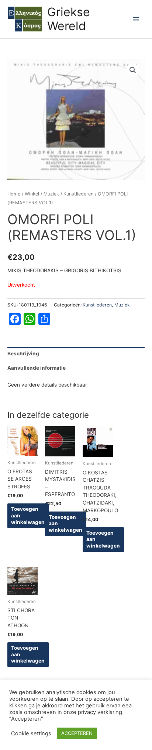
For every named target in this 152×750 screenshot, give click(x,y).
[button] (132, 70)
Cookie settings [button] (31, 733)
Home (13, 194)
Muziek (51, 194)
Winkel (32, 194)
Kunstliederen (78, 194)
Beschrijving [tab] (23, 353)
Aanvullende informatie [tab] (36, 368)
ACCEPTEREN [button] (77, 733)
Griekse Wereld (68, 19)
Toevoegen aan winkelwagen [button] (28, 515)
